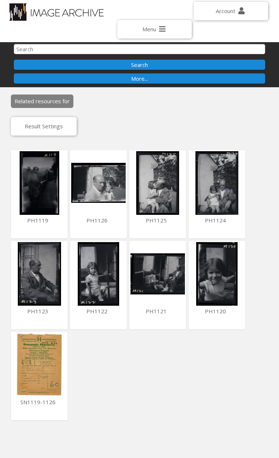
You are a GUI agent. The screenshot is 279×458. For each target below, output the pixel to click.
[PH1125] (157, 183)
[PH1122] (98, 274)
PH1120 (216, 311)
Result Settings (44, 126)
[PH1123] (39, 274)
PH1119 (38, 220)
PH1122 (97, 311)
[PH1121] (157, 274)
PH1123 (38, 311)
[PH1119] (39, 183)
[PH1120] (217, 274)
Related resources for (42, 101)
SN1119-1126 (38, 402)
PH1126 (97, 220)
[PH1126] (98, 183)
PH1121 (157, 311)
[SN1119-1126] (39, 365)
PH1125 (157, 220)
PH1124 (216, 220)
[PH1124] (217, 183)
